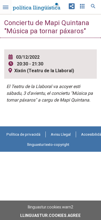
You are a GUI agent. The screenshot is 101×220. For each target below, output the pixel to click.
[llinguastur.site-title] (36, 5)
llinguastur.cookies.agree (50, 215)
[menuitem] (23, 134)
